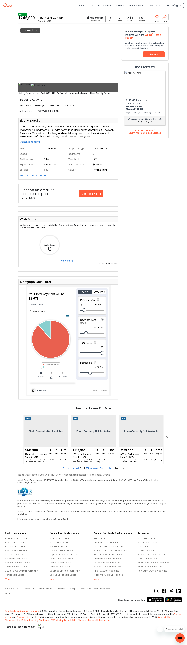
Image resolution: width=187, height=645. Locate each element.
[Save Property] (157, 17)
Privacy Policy (23, 617)
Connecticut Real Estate (17, 562)
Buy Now (153, 54)
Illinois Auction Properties (106, 570)
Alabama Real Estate (16, 538)
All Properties (100, 538)
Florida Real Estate (14, 574)
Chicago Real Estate (59, 566)
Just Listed (71, 468)
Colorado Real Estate (16, 558)
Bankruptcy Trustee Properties (153, 562)
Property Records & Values (151, 554)
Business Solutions (147, 542)
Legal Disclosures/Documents (95, 589)
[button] (81, 5)
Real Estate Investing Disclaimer (33, 620)
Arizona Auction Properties (107, 566)
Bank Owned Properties (150, 566)
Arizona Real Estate (15, 546)
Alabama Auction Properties (108, 574)
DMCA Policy (57, 620)
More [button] (7, 579)
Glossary (61, 589)
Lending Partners (146, 550)
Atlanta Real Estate (59, 538)
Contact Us (28, 589)
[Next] (166, 438)
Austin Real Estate (58, 546)
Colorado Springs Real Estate (64, 570)
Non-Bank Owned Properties (152, 570)
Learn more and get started (145, 133)
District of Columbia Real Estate (21, 570)
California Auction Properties (108, 546)
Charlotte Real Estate (60, 562)
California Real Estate (16, 554)
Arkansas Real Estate (16, 550)
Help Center (45, 589)
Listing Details (30, 121)
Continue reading (30, 141)
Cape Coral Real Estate (61, 558)
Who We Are (11, 589)
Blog (72, 589)
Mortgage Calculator (35, 282)
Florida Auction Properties (107, 562)
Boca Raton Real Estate (61, 550)
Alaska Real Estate (14, 542)
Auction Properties (147, 538)
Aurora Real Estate (58, 542)
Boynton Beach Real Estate (63, 554)
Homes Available (98, 468)
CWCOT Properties (147, 558)
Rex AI (8, 593)
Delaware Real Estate (16, 566)
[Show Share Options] (165, 17)
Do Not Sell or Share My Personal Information (87, 620)
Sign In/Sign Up (174, 5)
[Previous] (20, 438)
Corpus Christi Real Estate (62, 574)
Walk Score (28, 219)
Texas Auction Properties (106, 542)
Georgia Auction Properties (108, 554)
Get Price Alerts (91, 194)
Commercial (144, 546)
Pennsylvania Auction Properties (110, 550)
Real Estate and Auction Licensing (22, 611)
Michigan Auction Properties (108, 558)
